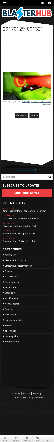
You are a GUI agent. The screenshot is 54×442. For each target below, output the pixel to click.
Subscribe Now (26, 193)
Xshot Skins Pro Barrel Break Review (21, 217)
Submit (49, 176)
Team (37, 441)
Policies (26, 393)
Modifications (11, 298)
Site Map (37, 393)
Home (5, 441)
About (42, 3)
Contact (49, 3)
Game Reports (12, 282)
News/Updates (12, 303)
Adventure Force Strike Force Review (20, 239)
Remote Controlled (14, 320)
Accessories (10, 254)
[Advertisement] (27, 52)
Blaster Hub (27, 13)
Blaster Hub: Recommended (18, 265)
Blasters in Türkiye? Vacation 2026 (19, 224)
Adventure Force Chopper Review (19, 232)
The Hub (4, 3)
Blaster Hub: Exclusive (15, 260)
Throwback (10, 330)
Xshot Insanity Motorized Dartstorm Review (24, 209)
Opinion (9, 309)
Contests (9, 271)
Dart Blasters (11, 276)
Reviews (16, 441)
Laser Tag (10, 292)
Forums (27, 441)
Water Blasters (12, 341)
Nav (48, 441)
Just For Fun (11, 287)
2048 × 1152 (26, 102)
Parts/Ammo (11, 314)
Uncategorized (12, 336)
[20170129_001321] (27, 98)
